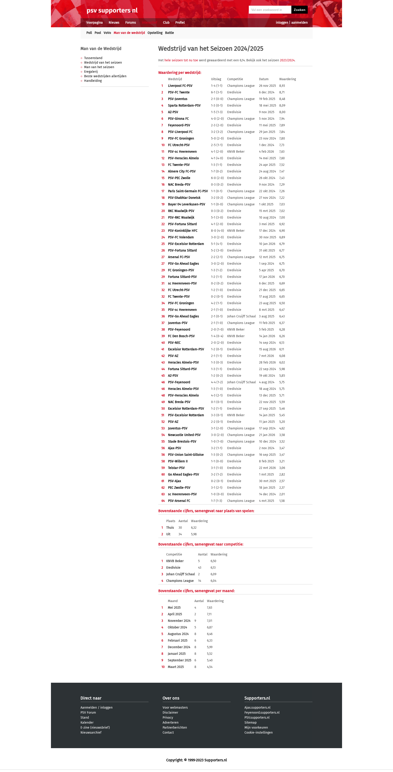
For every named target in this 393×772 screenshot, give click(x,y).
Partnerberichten (175, 728)
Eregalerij (91, 72)
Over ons (171, 698)
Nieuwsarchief (91, 733)
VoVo (107, 33)
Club (166, 23)
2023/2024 (287, 60)
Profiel (180, 23)
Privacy (168, 718)
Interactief (149, 23)
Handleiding (93, 81)
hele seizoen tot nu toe (181, 60)
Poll (89, 33)
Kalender (87, 723)
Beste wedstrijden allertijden (105, 76)
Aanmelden (89, 708)
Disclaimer (170, 713)
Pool (98, 33)
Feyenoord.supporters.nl (262, 713)
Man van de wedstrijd (129, 33)
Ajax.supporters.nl (257, 708)
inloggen (282, 23)
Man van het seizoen (99, 67)
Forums (130, 23)
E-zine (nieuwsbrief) (95, 728)
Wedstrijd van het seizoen (103, 63)
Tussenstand (93, 58)
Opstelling (155, 33)
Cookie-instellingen (258, 733)
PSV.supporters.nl (257, 718)
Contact (168, 733)
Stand (85, 718)
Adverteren (171, 723)
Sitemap (250, 723)
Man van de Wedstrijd (101, 48)
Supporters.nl (257, 698)
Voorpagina (94, 23)
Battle (169, 33)
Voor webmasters (175, 708)
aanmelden (299, 23)
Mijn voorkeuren (256, 728)
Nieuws (114, 23)
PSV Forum (88, 713)
